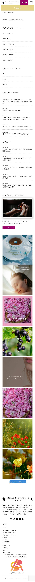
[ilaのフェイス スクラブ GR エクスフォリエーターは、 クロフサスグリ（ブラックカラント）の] (17, 341)
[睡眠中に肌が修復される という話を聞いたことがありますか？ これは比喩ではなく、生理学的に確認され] (17, 280)
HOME (4, 528)
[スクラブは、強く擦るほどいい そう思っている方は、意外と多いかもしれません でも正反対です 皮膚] (17, 372)
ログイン (5, 550)
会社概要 (5, 540)
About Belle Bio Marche (9, 530)
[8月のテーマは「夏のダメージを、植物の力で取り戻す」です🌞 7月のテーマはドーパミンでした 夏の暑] (17, 433)
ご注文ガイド (6, 545)
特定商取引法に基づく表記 (10, 532)
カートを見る (6, 552)
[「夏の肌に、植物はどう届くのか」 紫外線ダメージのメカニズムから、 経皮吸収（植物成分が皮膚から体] (17, 311)
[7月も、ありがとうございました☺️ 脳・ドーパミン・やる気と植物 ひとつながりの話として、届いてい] (17, 464)
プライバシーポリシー (9, 535)
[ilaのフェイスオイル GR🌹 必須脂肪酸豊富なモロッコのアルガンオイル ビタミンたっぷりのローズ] (17, 403)
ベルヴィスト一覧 (9, 228)
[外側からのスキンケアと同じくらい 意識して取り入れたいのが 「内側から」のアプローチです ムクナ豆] (17, 250)
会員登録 (5, 548)
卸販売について (7, 537)
